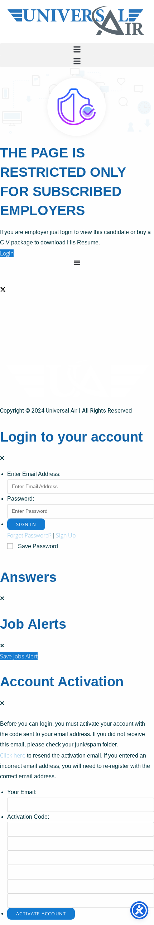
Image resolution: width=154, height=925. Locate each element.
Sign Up (66, 535)
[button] (77, 49)
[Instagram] (77, 324)
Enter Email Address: (34, 474)
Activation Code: (28, 817)
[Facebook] (77, 271)
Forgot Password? (29, 535)
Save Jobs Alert (19, 656)
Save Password (38, 546)
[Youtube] (77, 341)
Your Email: (22, 792)
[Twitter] (77, 289)
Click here (12, 755)
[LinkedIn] (77, 306)
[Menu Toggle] (77, 262)
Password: (20, 499)
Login (7, 253)
